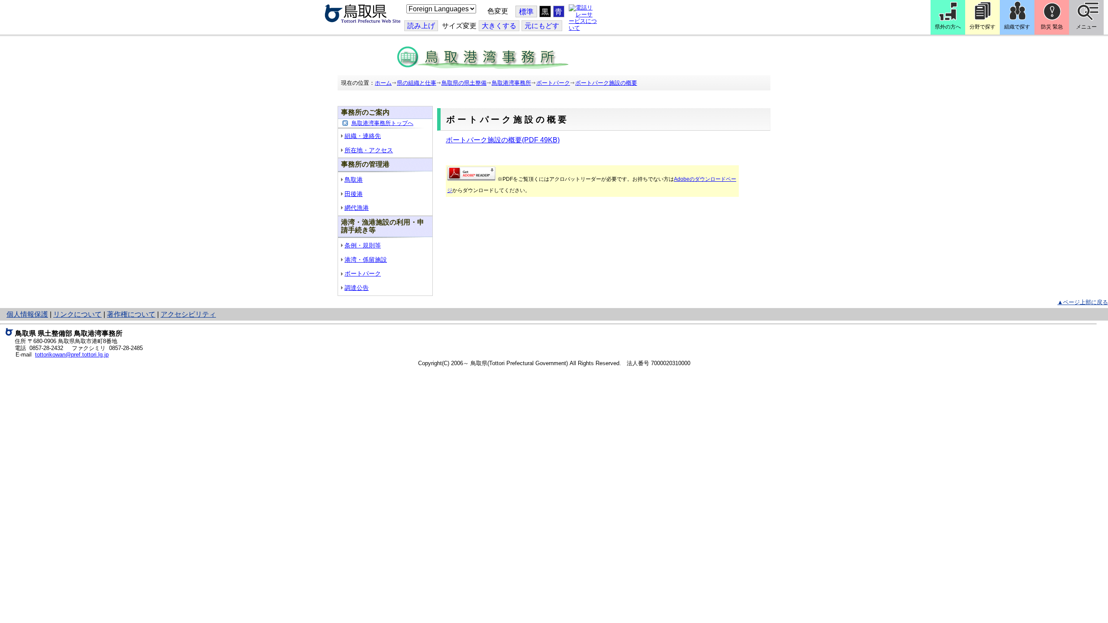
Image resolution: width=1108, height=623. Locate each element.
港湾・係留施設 (366, 259)
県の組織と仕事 (416, 83)
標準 (526, 12)
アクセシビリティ (188, 314)
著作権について (131, 314)
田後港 (354, 193)
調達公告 (357, 287)
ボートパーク (553, 83)
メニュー (1086, 27)
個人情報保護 (27, 314)
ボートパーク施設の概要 (606, 83)
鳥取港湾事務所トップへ (382, 123)
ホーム (383, 83)
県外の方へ (948, 27)
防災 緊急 (1052, 27)
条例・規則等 (363, 245)
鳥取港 (354, 179)
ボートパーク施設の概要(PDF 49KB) (503, 140)
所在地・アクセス (369, 150)
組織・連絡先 (363, 135)
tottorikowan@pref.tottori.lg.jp (72, 354)
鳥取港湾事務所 (511, 83)
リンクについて (77, 314)
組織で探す (1017, 27)
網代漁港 (357, 207)
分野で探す (982, 27)
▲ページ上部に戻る (1082, 302)
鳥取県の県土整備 (463, 83)
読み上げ (421, 25)
